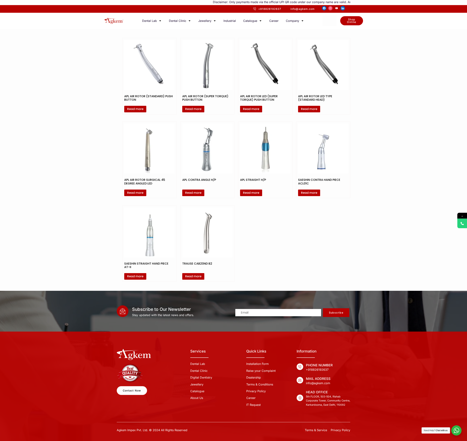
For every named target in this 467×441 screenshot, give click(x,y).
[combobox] (329, 21)
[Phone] (462, 223)
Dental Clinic (177, 21)
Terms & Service (316, 430)
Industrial (229, 21)
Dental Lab (149, 21)
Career (274, 21)
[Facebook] (324, 8)
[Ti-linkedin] (343, 8)
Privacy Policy (340, 430)
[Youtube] (336, 8)
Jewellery (204, 21)
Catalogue (250, 21)
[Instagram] (330, 8)
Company (292, 21)
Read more (135, 109)
